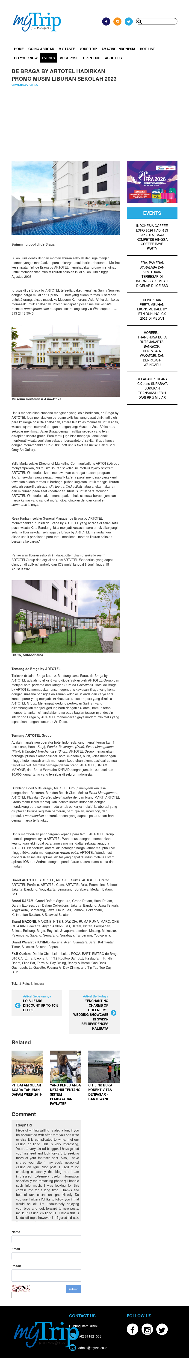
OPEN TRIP (91, 58)
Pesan (16, 1265)
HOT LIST (147, 48)
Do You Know (26, 58)
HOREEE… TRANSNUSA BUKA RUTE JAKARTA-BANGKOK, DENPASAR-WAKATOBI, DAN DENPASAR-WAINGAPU (152, 348)
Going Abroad (41, 48)
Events (48, 58)
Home (19, 48)
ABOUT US (113, 58)
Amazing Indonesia (118, 48)
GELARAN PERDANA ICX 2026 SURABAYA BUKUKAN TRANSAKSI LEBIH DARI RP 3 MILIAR (152, 388)
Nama (16, 1231)
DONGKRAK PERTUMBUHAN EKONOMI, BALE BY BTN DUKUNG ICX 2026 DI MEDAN (152, 309)
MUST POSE (68, 58)
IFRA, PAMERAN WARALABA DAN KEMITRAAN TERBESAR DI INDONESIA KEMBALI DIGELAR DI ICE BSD (152, 274)
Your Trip (88, 48)
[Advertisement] (94, 121)
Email (16, 1248)
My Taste (67, 48)
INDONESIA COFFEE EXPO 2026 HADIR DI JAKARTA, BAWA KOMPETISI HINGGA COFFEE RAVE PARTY (152, 237)
